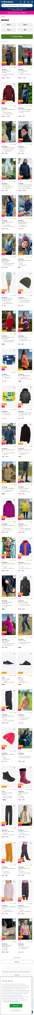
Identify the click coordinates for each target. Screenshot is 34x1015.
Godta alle (16, 1005)
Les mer (17, 975)
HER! (23, 12)
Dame (9, 24)
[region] (16, 996)
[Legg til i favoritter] (14, 45)
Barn (8, 30)
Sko (25, 30)
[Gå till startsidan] (7, 2)
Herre (25, 24)
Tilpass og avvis (16, 1010)
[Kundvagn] (28, 2)
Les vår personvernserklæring (11, 1001)
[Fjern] (30, 5)
